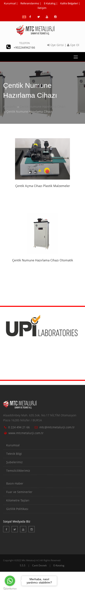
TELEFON (24, 43)
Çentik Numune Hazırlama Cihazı (43, 106)
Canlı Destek (39, 565)
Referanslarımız (29, 3)
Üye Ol (74, 45)
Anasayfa (9, 106)
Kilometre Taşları (17, 500)
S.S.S (22, 565)
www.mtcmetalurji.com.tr (26, 433)
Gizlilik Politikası (17, 509)
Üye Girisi (57, 45)
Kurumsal (10, 3)
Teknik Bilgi (14, 454)
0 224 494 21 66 (19, 427)
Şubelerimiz (14, 462)
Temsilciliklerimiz (18, 471)
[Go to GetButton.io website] (10, 588)
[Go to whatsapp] (10, 581)
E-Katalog (49, 3)
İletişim (42, 8)
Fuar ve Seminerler (19, 492)
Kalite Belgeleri (69, 3)
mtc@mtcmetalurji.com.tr (57, 427)
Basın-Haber (14, 483)
